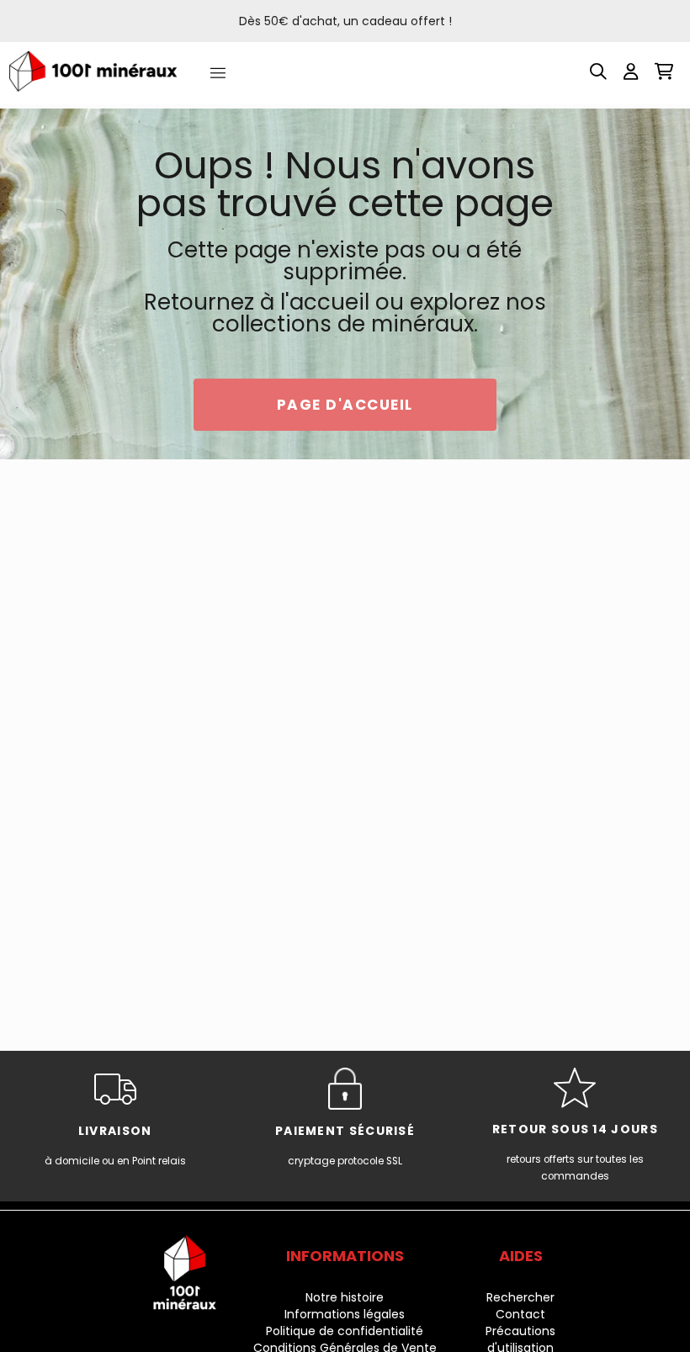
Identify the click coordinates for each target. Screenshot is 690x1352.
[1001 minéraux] (92, 71)
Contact (520, 1314)
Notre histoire (344, 1297)
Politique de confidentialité (344, 1331)
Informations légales (344, 1314)
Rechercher (520, 1297)
